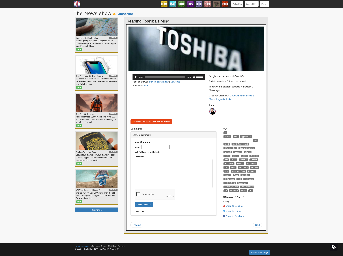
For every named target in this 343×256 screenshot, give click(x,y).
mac (226, 167)
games (227, 156)
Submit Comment (143, 204)
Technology (242, 183)
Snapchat (245, 175)
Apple (236, 136)
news (226, 171)
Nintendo (251, 171)
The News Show (247, 187)
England (228, 152)
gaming (235, 156)
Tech (239, 179)
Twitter (243, 190)
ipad (226, 159)
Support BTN (251, 4)
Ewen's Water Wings (259, 252)
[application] (169, 77)
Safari (236, 175)
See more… (97, 209)
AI (225, 132)
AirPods (227, 136)
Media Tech (243, 167)
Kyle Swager (251, 163)
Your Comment (143, 142)
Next (257, 224)
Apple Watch (246, 136)
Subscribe (125, 14)
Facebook (237, 152)
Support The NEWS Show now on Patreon (152, 121)
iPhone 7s (243, 159)
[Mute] (194, 77)
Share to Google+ (234, 205)
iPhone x (240, 163)
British (227, 144)
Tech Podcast (230, 183)
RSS (146, 85)
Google (244, 156)
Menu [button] (264, 4)
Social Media (229, 179)
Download (175, 81)
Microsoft (254, 167)
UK (250, 190)
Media (233, 167)
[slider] (200, 76)
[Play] (136, 77)
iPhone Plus (229, 163)
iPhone (233, 159)
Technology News (231, 187)
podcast (227, 175)
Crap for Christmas (247, 148)
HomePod (254, 156)
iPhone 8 (254, 159)
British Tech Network (240, 144)
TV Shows (234, 190)
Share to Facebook (234, 216)
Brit (255, 140)
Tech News (249, 179)
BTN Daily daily (230, 148)
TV (226, 190)
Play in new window (159, 81)
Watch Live (237, 4)
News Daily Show (238, 171)
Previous (137, 224)
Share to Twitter (233, 210)
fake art (248, 152)
